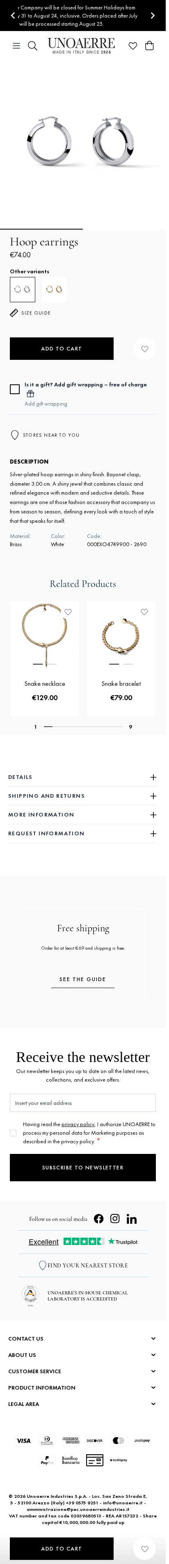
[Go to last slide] (13, 15)
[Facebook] (99, 1219)
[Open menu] (16, 46)
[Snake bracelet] (121, 635)
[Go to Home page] (83, 46)
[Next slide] (152, 15)
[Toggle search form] (32, 45)
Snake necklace (44, 683)
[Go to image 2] (125, 229)
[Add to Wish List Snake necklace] (68, 612)
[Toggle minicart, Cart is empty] (149, 45)
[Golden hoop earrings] (54, 289)
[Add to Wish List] (144, 348)
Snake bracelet (121, 683)
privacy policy (78, 1124)
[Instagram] (115, 1219)
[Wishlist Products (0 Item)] (132, 45)
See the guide (82, 979)
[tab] (38, 664)
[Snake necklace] (45, 635)
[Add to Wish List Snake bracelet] (144, 612)
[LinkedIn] (132, 1219)
